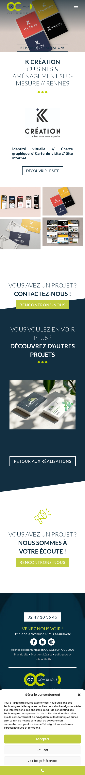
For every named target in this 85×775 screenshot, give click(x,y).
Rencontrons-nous (42, 304)
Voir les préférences (42, 761)
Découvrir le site (42, 171)
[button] (79, 695)
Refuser (42, 750)
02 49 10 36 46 (42, 617)
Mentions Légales (41, 654)
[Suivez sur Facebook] (33, 642)
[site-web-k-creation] (20, 202)
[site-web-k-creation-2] (62, 231)
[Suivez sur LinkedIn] (42, 642)
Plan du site (21, 654)
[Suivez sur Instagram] (51, 642)
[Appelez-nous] (42, 770)
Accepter (42, 739)
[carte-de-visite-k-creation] (20, 234)
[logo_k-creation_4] (62, 201)
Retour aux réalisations (42, 47)
